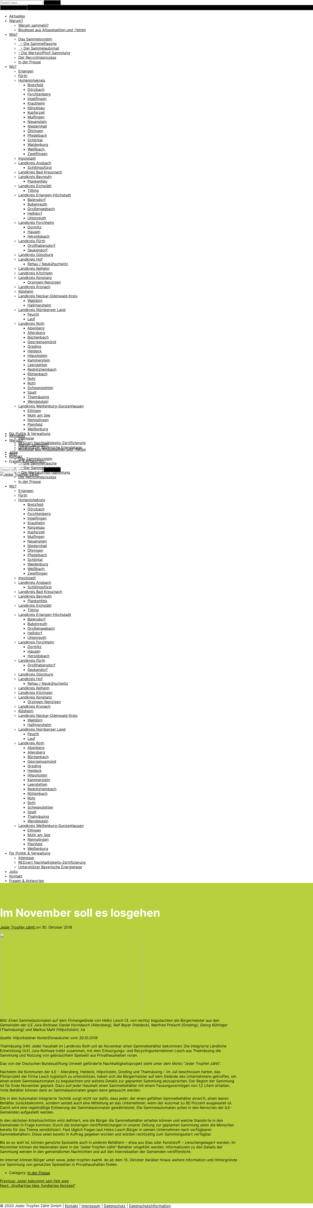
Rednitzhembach (41, 369)
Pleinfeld (34, 424)
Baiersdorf (36, 199)
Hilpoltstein (37, 355)
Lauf (31, 319)
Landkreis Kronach (34, 286)
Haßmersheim (39, 305)
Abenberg (35, 328)
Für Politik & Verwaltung (29, 433)
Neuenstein (37, 121)
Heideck (34, 351)
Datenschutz (115, 1205)
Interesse (26, 438)
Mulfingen (35, 117)
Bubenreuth (37, 204)
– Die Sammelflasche (37, 43)
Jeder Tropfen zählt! (18, 927)
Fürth (22, 75)
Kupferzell (36, 112)
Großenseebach (41, 208)
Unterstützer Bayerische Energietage (50, 867)
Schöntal (35, 140)
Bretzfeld (35, 85)
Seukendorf (37, 250)
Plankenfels (37, 181)
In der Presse (29, 62)
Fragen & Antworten (26, 880)
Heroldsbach (38, 236)
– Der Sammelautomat (38, 48)
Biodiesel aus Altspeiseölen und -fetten (52, 30)
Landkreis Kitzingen (35, 273)
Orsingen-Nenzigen (44, 282)
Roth (31, 383)
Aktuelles (17, 16)
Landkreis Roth (31, 323)
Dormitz (34, 227)
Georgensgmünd (41, 342)
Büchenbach (38, 337)
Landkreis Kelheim (33, 268)
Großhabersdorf (41, 245)
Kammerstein (38, 360)
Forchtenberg (39, 94)
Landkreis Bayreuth (35, 176)
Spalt (31, 392)
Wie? (13, 34)
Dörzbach (35, 89)
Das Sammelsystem (35, 39)
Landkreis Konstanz (35, 277)
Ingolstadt (27, 158)
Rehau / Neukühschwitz (47, 264)
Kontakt (15, 456)
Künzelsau (36, 108)
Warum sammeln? (33, 25)
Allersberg (36, 332)
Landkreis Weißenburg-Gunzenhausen (51, 406)
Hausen (33, 231)
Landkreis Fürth (31, 241)
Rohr (31, 378)
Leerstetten (37, 364)
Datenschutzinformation (150, 1205)
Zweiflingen (37, 153)
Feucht (33, 314)
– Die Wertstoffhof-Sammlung (44, 52)
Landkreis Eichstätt (35, 186)
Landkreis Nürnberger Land (42, 309)
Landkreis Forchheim (36, 222)
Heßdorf (34, 213)
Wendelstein (37, 401)
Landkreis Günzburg (35, 254)
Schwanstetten (40, 387)
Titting (33, 190)
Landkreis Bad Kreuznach (40, 172)
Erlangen (25, 71)
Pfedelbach (37, 135)
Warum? (16, 20)
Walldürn (34, 300)
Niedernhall (37, 126)
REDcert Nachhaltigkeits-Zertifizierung (52, 442)
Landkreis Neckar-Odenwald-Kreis (47, 296)
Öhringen (35, 130)
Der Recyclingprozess (37, 57)
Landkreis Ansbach (34, 163)
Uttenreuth (36, 218)
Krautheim (36, 103)
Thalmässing (38, 397)
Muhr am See (38, 415)
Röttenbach (37, 374)
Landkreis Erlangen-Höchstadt (44, 195)
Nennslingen (38, 420)
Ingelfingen (37, 98)
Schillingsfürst (39, 167)
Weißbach (36, 149)
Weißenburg (37, 429)
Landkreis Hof (30, 259)
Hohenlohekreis (31, 80)
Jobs (13, 871)
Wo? (12, 66)
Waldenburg (37, 144)
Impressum (91, 1205)
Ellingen (34, 410)
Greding (34, 346)
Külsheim (25, 291)
